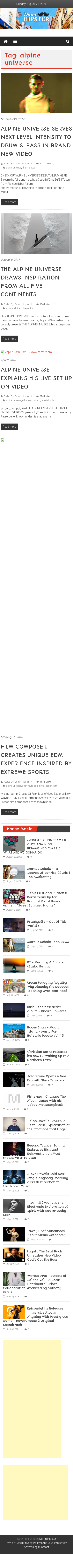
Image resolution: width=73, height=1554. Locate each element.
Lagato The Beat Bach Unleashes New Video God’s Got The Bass (44, 1255)
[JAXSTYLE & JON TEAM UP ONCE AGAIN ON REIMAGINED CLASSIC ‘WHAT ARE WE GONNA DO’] (14, 843)
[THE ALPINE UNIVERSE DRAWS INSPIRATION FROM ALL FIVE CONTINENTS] (36, 233)
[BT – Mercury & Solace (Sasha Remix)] (14, 965)
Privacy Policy (32, 1542)
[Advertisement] (32, 1399)
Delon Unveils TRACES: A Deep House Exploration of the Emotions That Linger (48, 1125)
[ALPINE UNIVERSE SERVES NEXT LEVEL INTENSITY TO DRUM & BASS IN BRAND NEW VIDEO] (36, 92)
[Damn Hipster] (36, 18)
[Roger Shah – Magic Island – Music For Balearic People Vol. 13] (14, 1030)
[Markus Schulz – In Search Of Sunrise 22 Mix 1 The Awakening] (14, 871)
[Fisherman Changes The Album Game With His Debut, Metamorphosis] (14, 1099)
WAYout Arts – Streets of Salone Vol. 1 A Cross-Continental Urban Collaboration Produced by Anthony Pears (34, 1284)
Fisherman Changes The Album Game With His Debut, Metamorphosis (46, 1101)
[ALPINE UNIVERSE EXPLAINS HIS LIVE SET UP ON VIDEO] (26, 352)
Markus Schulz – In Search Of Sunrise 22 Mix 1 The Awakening (48, 873)
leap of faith (51, 786)
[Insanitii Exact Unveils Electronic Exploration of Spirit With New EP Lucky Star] (14, 1205)
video (52, 400)
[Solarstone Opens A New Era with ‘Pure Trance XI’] (14, 1079)
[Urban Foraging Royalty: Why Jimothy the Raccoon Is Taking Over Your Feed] (14, 985)
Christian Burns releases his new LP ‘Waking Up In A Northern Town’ (48, 1056)
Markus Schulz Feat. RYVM (48, 942)
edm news (27, 400)
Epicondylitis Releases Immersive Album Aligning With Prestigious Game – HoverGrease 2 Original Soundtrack (35, 1317)
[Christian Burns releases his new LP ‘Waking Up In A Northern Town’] (14, 1054)
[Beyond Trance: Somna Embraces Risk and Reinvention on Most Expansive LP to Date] (14, 1148)
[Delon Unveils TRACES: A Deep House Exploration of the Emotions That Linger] (14, 1124)
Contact (44, 1547)
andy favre (27, 786)
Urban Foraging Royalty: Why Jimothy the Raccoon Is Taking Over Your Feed (48, 987)
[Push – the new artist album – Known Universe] (14, 1010)
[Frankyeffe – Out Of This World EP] (14, 924)
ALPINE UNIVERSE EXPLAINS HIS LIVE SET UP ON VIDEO (36, 378)
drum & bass (28, 167)
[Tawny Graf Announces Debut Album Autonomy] (14, 1234)
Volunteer (61, 1542)
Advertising (31, 1547)
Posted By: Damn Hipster (16, 163)
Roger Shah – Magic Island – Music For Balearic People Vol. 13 (45, 1031)
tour (32, 308)
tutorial (45, 400)
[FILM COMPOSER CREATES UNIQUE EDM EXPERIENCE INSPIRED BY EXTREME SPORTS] (36, 584)
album (9, 308)
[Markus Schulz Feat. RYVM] (14, 945)
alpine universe (13, 167)
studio (37, 400)
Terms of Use (13, 1542)
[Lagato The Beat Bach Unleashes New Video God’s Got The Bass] (14, 1254)
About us (48, 1542)
